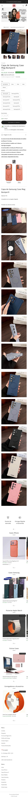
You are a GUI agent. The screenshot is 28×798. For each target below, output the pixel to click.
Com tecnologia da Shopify (14, 794)
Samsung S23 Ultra (6, 109)
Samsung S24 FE (6, 99)
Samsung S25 (5, 93)
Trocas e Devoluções (6, 745)
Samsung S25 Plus (15, 93)
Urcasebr (3, 63)
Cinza (12, 84)
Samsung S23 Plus (16, 106)
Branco (4, 87)
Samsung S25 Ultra (6, 96)
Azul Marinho (5, 84)
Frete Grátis (18, 77)
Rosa (23, 84)
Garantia (3, 743)
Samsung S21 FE (17, 109)
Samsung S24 (16, 96)
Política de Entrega (5, 738)
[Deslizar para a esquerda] (2, 57)
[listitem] (14, 2)
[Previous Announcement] (2, 2)
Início (2, 767)
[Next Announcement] (26, 2)
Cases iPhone (4, 770)
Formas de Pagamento (6, 735)
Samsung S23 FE (6, 106)
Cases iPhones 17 (5, 772)
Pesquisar (3, 733)
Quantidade (4, 113)
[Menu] (2, 5)
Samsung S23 (16, 103)
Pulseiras (3, 779)
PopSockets (4, 784)
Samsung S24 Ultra (6, 103)
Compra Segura (4, 740)
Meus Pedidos (4, 774)
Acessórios (3, 782)
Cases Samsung (4, 777)
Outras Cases (4, 787)
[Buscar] (23, 5)
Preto (18, 84)
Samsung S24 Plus (16, 99)
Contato (3, 730)
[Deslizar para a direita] (26, 57)
